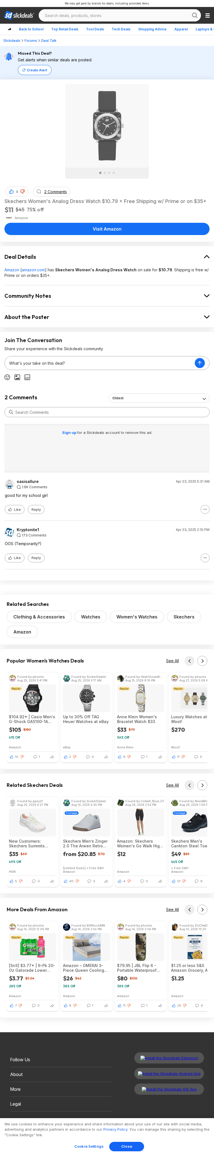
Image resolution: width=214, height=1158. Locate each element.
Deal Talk (49, 40)
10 (16, 757)
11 (178, 757)
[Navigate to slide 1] (100, 173)
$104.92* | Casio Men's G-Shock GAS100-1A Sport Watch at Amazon (32, 719)
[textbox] (100, 363)
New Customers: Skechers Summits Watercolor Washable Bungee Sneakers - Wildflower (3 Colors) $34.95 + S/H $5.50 (30, 843)
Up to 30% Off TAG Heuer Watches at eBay (86, 719)
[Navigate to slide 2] (105, 173)
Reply (36, 509)
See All (172, 660)
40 (71, 881)
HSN (12, 871)
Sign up (69, 432)
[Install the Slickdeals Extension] (169, 1057)
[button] (22, 191)
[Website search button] (195, 15)
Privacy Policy (115, 1129)
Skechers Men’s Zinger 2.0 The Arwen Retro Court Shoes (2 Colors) (85, 843)
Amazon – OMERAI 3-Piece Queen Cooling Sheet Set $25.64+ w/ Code (84, 968)
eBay (66, 747)
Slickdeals (11, 40)
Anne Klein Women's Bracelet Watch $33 (137, 719)
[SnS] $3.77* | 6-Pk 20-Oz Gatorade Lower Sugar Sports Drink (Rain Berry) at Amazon (32, 968)
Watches (90, 617)
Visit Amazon (107, 229)
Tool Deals (95, 29)
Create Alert (37, 70)
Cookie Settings (89, 1146)
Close (126, 1146)
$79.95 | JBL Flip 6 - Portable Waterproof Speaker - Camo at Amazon (137, 968)
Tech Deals (121, 29)
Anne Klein (125, 747)
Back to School (31, 29)
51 (178, 881)
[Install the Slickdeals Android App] (169, 1073)
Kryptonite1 (28, 530)
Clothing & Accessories (39, 617)
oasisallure (28, 481)
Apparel (181, 29)
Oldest (117, 398)
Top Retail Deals (64, 29)
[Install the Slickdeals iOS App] (169, 1089)
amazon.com (33, 269)
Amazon (11, 269)
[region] (107, 1138)
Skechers (184, 617)
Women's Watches (136, 617)
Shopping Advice (152, 29)
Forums (31, 40)
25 (179, 1005)
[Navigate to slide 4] (113, 173)
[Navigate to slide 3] (109, 173)
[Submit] (11, 412)
